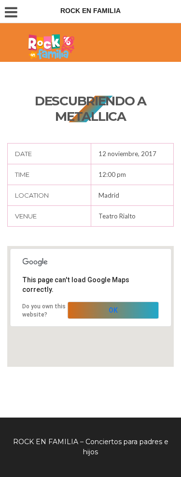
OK (113, 310)
